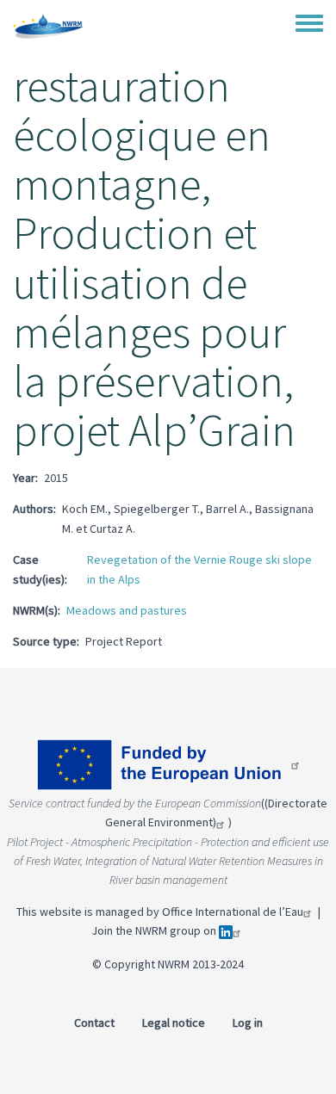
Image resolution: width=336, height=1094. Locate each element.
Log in (248, 1022)
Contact (94, 1022)
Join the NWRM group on (155, 930)
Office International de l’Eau (232, 911)
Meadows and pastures (126, 610)
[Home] (48, 26)
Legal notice (173, 1022)
